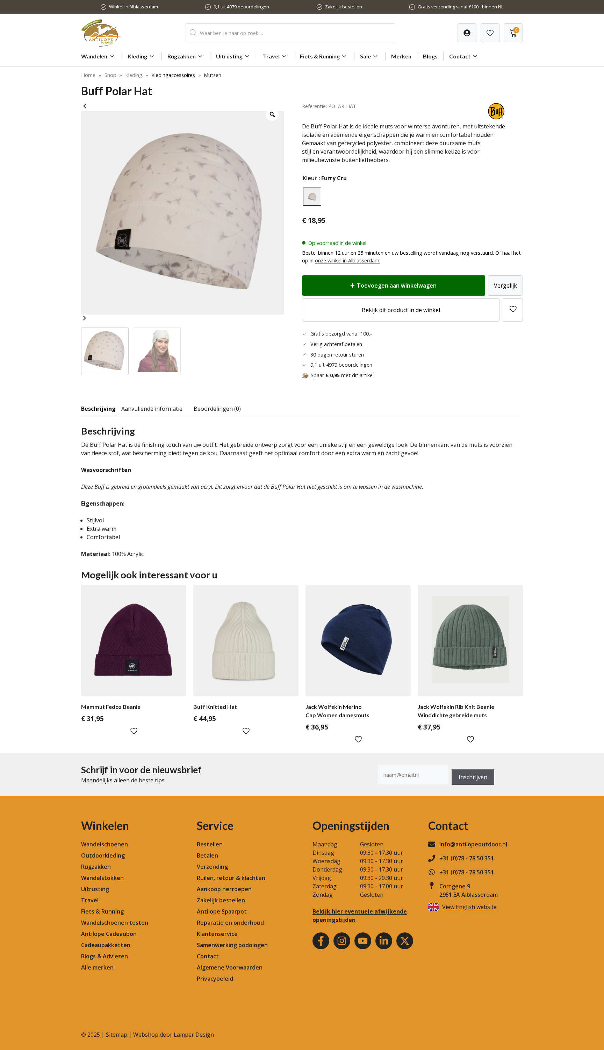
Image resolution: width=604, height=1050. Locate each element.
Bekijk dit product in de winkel (401, 310)
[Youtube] (362, 940)
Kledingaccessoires (173, 75)
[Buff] (496, 118)
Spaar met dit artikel (342, 375)
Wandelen (94, 56)
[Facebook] (320, 940)
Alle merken (97, 967)
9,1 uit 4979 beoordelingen (241, 6)
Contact (459, 56)
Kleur (310, 178)
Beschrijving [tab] (98, 409)
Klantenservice (217, 934)
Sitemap (116, 1034)
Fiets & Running (320, 56)
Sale (365, 56)
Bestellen (210, 844)
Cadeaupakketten (105, 945)
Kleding (137, 56)
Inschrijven (473, 777)
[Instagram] (341, 940)
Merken (401, 56)
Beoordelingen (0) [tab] (217, 409)
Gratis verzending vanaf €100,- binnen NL (460, 6)
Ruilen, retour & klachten (231, 878)
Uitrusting (229, 56)
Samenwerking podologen (232, 945)
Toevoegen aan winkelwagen (397, 285)
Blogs (430, 56)
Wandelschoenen (104, 844)
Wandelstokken (102, 878)
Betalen (207, 855)
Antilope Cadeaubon (109, 934)
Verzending (212, 867)
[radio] (312, 196)
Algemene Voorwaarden (230, 967)
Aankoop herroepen (224, 889)
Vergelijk (505, 285)
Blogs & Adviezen (104, 956)
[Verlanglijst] (467, 32)
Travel (271, 56)
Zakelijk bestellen (343, 6)
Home (88, 75)
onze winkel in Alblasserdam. (347, 260)
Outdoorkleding (103, 855)
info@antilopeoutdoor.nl (473, 844)
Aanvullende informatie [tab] (151, 409)
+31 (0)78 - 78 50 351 (466, 858)
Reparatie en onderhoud (230, 922)
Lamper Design (194, 1034)
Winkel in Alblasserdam (133, 6)
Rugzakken (181, 56)
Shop (110, 75)
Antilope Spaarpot (222, 911)
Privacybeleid (215, 978)
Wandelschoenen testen (114, 922)
